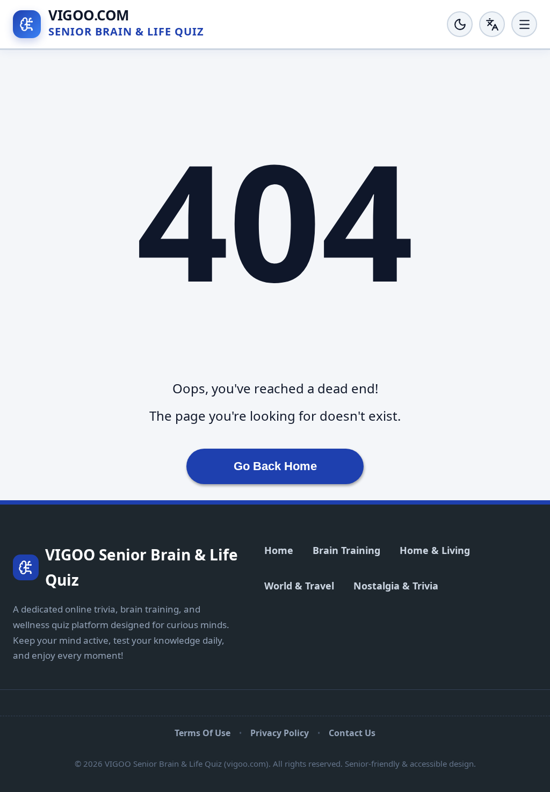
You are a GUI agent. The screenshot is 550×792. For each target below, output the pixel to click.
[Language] (492, 24)
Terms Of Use (202, 733)
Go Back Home (275, 466)
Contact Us (352, 733)
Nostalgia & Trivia (395, 585)
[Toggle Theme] (460, 24)
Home (278, 550)
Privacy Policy (279, 733)
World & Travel (299, 585)
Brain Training (346, 550)
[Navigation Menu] (524, 24)
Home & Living (435, 550)
